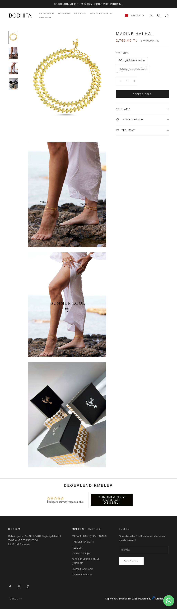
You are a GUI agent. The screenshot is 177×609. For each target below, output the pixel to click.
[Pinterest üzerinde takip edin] (28, 586)
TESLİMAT (78, 547)
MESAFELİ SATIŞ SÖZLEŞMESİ (89, 536)
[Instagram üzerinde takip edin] (19, 586)
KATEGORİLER (64, 13)
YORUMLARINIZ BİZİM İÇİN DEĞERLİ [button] (111, 500)
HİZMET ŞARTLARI (82, 568)
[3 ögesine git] (13, 68)
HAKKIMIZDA (45, 17)
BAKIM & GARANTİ (83, 542)
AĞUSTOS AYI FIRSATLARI (101, 13)
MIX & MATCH (80, 13)
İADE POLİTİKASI (82, 574)
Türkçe (136, 15)
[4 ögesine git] (13, 83)
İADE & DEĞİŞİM (81, 553)
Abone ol (131, 560)
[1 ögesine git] (13, 37)
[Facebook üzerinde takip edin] (10, 586)
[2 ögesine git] (13, 53)
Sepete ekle (142, 94)
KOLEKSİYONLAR (47, 13)
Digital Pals (162, 598)
